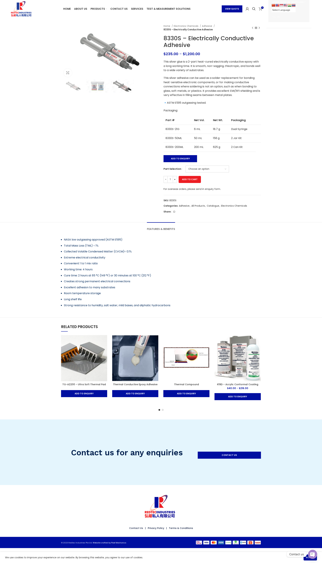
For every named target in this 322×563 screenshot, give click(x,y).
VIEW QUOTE (232, 8)
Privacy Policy (156, 528)
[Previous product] (252, 28)
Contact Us (136, 528)
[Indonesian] (281, 5)
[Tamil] (289, 5)
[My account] (247, 9)
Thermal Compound (186, 384)
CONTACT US (229, 455)
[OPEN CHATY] (312, 554)
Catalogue (213, 205)
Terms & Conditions (181, 528)
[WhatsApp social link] (174, 211)
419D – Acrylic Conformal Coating (237, 384)
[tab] (161, 227)
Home (167, 26)
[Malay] (285, 5)
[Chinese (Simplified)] (273, 5)
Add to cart (190, 179)
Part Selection (172, 169)
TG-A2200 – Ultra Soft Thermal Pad (84, 384)
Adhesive (207, 26)
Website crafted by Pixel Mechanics (109, 542)
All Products (198, 205)
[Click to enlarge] (68, 73)
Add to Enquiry (180, 158)
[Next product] (259, 28)
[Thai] (294, 5)
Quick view (104, 340)
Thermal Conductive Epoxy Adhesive (135, 384)
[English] (277, 5)
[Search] (254, 9)
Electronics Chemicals (186, 26)
